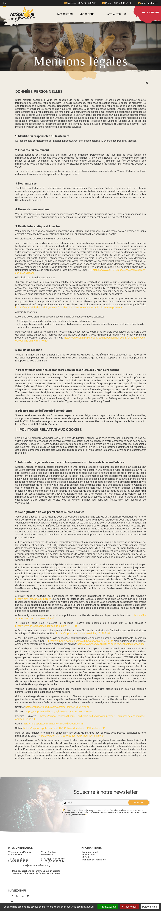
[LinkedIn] (22, 896)
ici (86, 814)
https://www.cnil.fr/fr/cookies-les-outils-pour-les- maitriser (71, 735)
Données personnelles (94, 859)
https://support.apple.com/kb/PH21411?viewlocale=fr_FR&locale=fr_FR (64, 728)
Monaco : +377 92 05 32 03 (81, 3)
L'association (65, 14)
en (4, 3)
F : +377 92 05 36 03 (18, 861)
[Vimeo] (28, 896)
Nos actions (87, 14)
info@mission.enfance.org (36, 865)
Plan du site (88, 854)
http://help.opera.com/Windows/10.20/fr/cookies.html (54, 723)
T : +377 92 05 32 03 (18, 858)
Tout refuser (130, 906)
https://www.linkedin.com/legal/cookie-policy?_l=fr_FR (46, 625)
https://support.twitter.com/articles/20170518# (83, 633)
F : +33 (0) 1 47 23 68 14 (52, 861)
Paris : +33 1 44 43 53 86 (118, 3)
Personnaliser (150, 906)
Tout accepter (109, 906)
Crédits (86, 857)
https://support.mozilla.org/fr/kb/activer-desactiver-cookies (58, 711)
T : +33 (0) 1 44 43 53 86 (53, 858)
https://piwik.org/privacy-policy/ (33, 598)
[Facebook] (12, 896)
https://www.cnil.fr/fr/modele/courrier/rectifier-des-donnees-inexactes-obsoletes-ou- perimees (68, 307)
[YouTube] (12, 900)
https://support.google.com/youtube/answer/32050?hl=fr (80, 641)
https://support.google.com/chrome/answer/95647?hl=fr (57, 706)
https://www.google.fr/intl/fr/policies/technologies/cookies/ (112, 644)
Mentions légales (91, 852)
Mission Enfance (22, 14)
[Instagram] (17, 896)
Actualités (114, 14)
